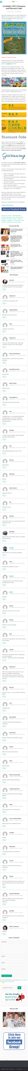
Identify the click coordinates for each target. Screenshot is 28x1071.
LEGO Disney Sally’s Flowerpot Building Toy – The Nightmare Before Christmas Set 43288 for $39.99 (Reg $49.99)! (16, 254)
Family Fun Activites (12, 219)
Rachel (11, 576)
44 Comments (17, 11)
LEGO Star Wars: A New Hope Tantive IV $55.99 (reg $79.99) (16, 261)
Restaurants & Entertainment (14, 222)
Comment (3, 942)
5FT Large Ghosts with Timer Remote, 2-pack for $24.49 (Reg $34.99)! (16, 230)
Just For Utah (17, 220)
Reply (4, 289)
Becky (16, 1027)
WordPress (24, 1069)
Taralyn (11, 548)
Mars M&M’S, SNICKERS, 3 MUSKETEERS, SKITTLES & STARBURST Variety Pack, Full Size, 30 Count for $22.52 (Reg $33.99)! (16, 239)
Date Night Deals (16, 215)
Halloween (10, 220)
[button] (24, 23)
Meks (15, 1069)
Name (3, 956)
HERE (2, 147)
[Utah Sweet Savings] (14, 1)
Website (3, 969)
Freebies (20, 219)
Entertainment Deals (6, 217)
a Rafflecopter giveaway (7, 205)
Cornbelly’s (8, 63)
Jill (11, 1027)
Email (3, 962)
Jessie (11, 592)
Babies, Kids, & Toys (6, 215)
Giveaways (4, 220)
